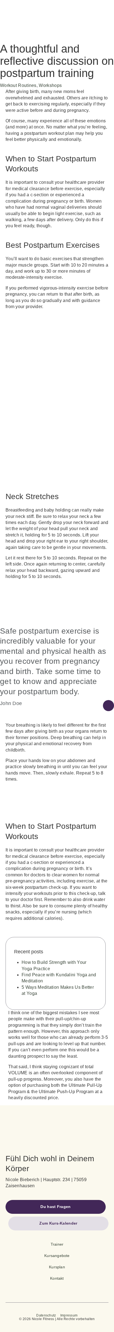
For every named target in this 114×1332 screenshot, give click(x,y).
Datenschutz (46, 1315)
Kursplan (57, 1267)
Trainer (57, 1244)
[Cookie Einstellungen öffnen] (10, 1325)
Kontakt (57, 1278)
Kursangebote (56, 1255)
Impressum (69, 1315)
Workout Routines (18, 85)
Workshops (50, 85)
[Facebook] (47, 1287)
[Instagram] (66, 1287)
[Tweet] (108, 705)
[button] (56, 1207)
